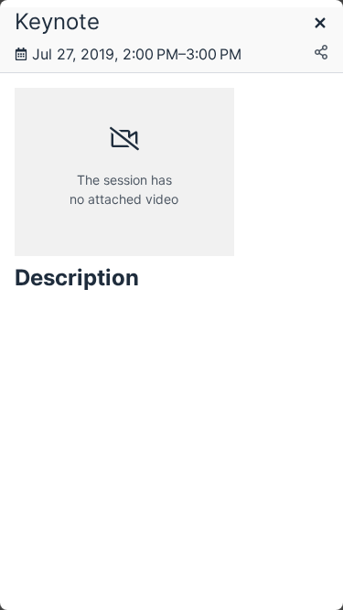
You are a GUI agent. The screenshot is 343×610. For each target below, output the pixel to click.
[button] (320, 24)
